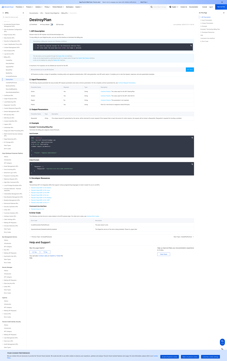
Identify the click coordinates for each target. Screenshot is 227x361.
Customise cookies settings (210, 357)
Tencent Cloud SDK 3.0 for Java (40, 190)
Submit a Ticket (55, 256)
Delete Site (56, 60)
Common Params (106, 91)
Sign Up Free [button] (221, 6)
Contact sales (43, 256)
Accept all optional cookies (169, 357)
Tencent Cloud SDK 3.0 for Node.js (41, 197)
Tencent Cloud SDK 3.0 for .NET (40, 200)
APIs (41, 13)
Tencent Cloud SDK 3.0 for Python (41, 187)
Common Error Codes (93, 216)
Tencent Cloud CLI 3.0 (37, 209)
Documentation (33, 13)
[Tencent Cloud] (7, 7)
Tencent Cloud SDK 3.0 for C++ (40, 202)
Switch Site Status (83, 58)
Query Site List (62, 56)
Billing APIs (64, 13)
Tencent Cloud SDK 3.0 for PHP (40, 192)
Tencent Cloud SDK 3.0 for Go (40, 195)
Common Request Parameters (126, 83)
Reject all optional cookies (189, 357)
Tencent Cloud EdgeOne (52, 13)
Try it (191, 69)
